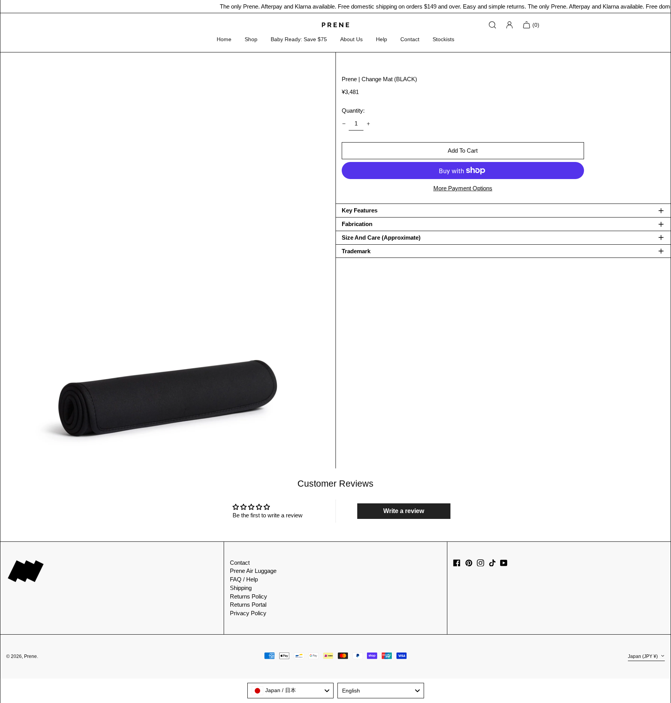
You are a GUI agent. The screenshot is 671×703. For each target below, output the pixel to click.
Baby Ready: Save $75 (299, 39)
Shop (251, 39)
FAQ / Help (244, 579)
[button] (168, 260)
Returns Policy (248, 596)
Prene (30, 656)
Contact (409, 39)
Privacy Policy (248, 613)
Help (381, 39)
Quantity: (353, 110)
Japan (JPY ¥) (643, 656)
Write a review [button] (403, 511)
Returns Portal (248, 604)
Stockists (443, 39)
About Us (351, 39)
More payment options (462, 188)
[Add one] (368, 124)
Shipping (241, 588)
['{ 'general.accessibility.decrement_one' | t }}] (344, 124)
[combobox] (290, 690)
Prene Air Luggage (253, 570)
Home (224, 39)
